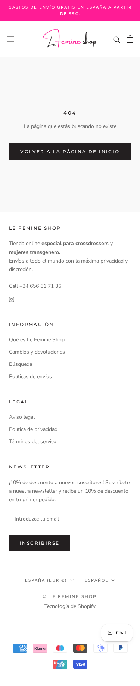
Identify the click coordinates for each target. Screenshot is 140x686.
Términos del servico (32, 441)
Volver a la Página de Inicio (69, 151)
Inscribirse (39, 543)
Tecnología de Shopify (70, 606)
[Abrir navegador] (10, 39)
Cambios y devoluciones (37, 351)
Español (96, 580)
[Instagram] (11, 298)
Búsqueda (20, 364)
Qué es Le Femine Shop (37, 339)
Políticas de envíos (30, 376)
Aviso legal (22, 417)
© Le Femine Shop (70, 596)
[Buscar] (116, 39)
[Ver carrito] (130, 39)
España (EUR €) (46, 580)
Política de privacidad (33, 429)
